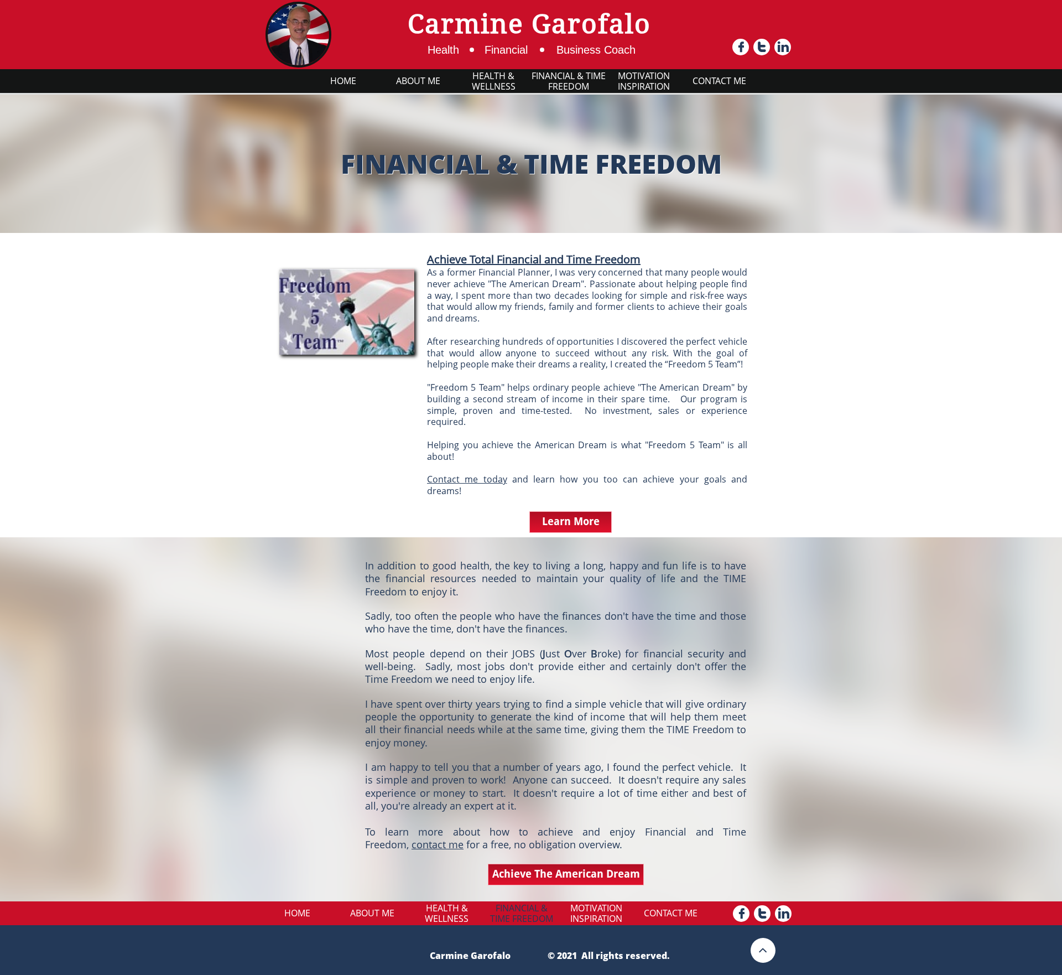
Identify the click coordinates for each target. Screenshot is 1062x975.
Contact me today (467, 479)
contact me (438, 844)
